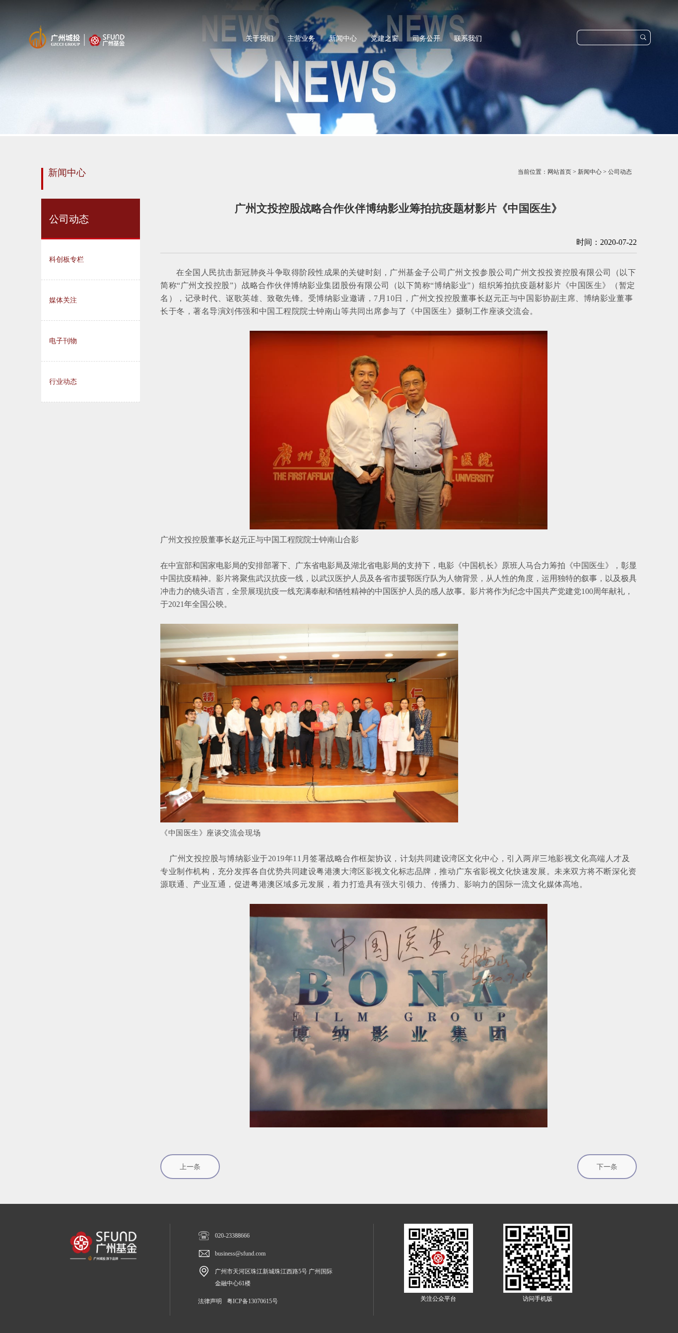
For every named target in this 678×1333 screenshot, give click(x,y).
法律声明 (210, 1301)
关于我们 (259, 38)
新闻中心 (343, 38)
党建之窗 (385, 38)
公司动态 (620, 171)
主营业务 (301, 38)
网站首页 (559, 171)
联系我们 (468, 38)
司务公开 (426, 38)
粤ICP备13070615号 (252, 1301)
